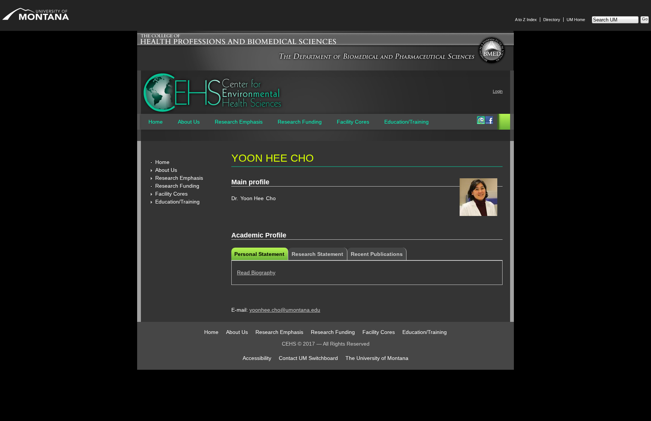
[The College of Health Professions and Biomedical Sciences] (325, 45)
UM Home (576, 19)
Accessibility (257, 358)
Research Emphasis (239, 122)
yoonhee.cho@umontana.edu (284, 310)
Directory (551, 19)
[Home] (212, 92)
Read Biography (256, 272)
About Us (189, 122)
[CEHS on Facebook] (489, 122)
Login (498, 91)
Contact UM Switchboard (308, 358)
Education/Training (406, 122)
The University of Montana (376, 358)
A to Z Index (526, 19)
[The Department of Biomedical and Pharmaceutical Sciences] (376, 59)
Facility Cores (353, 122)
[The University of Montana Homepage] (35, 21)
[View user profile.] (478, 214)
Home (155, 122)
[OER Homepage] (481, 122)
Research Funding (300, 122)
